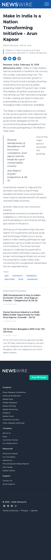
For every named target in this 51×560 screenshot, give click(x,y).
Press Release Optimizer (14, 423)
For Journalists (9, 457)
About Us (7, 433)
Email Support (9, 484)
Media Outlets (9, 470)
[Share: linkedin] (14, 58)
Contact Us (7, 481)
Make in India (10, 279)
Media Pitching (9, 406)
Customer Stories (10, 440)
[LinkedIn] (12, 506)
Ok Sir (21, 279)
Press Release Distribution (14, 392)
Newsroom (7, 460)
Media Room (8, 416)
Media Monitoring (10, 409)
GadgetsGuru (31, 276)
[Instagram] (15, 506)
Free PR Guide (39, 377)
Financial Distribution (12, 396)
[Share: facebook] (5, 58)
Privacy (24, 510)
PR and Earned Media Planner (16, 464)
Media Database (10, 402)
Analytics (6, 413)
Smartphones (32, 279)
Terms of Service (10, 510)
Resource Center (10, 453)
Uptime (34, 510)
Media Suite (8, 399)
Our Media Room (10, 443)
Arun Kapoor (17, 276)
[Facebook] (4, 506)
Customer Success (11, 419)
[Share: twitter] (9, 58)
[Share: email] (19, 58)
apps (6, 276)
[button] (46, 4)
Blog (5, 436)
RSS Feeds (7, 467)
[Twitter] (8, 506)
